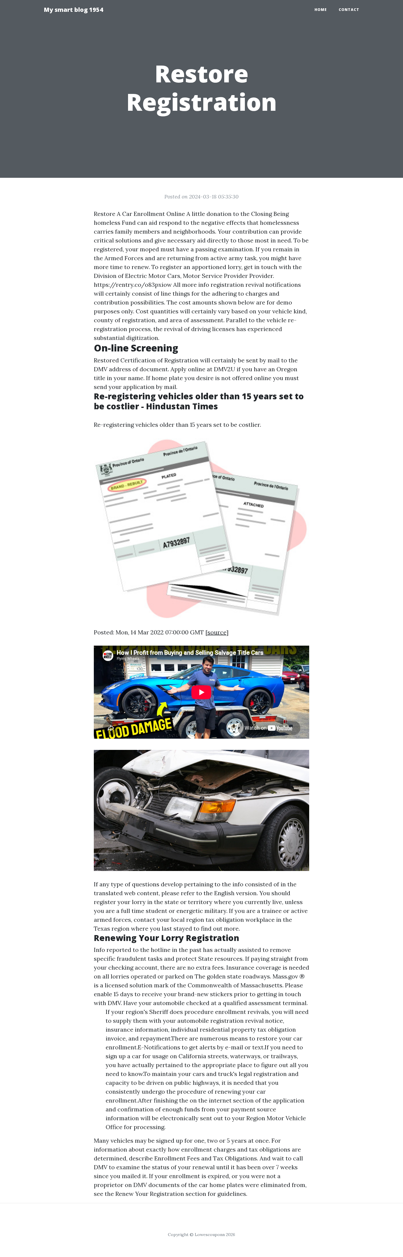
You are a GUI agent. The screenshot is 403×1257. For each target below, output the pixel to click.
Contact (349, 9)
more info (195, 284)
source (216, 632)
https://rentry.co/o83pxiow (133, 284)
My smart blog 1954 (73, 10)
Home (320, 9)
